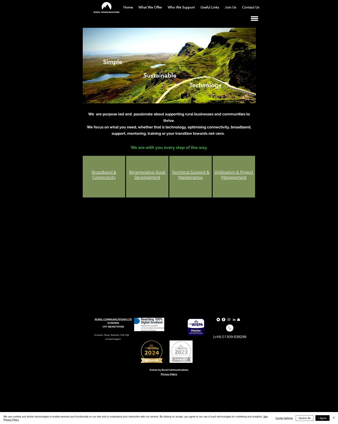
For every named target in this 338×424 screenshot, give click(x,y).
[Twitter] (218, 319)
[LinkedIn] (234, 319)
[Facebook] (223, 319)
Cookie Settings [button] (284, 418)
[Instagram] (229, 319)
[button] (254, 18)
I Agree (322, 418)
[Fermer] (334, 418)
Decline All (304, 418)
